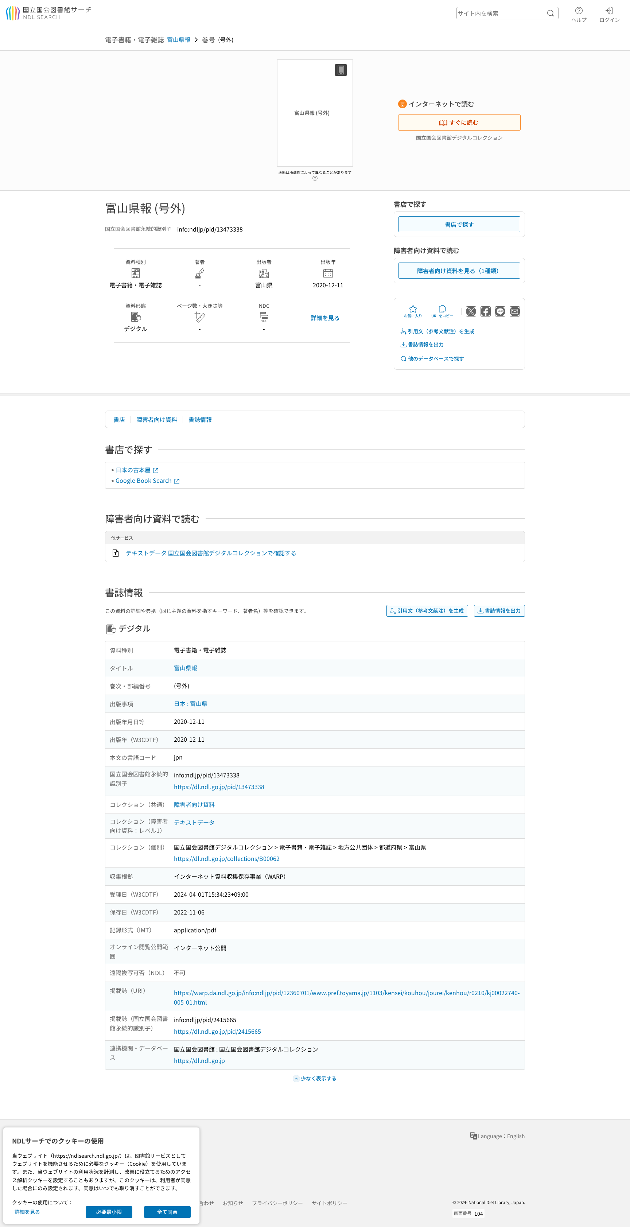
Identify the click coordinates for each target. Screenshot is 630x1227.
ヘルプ (579, 19)
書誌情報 (200, 419)
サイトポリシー (329, 1203)
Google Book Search (144, 480)
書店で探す (459, 224)
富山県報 (178, 39)
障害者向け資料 (156, 419)
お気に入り (413, 315)
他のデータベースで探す (436, 358)
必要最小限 (109, 1211)
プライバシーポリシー (277, 1203)
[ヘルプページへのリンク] (315, 176)
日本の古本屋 (134, 469)
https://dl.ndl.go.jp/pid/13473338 (219, 786)
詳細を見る (325, 317)
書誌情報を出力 (426, 344)
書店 (119, 419)
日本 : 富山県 (190, 703)
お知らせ (233, 1203)
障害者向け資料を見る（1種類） (459, 270)
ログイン (609, 19)
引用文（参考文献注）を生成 (441, 331)
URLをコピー (442, 315)
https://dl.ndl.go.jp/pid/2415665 (217, 1031)
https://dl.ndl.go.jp (199, 1060)
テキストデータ (194, 822)
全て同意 (167, 1211)
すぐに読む (463, 122)
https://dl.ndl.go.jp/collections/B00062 (227, 858)
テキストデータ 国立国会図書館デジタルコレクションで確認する (211, 552)
